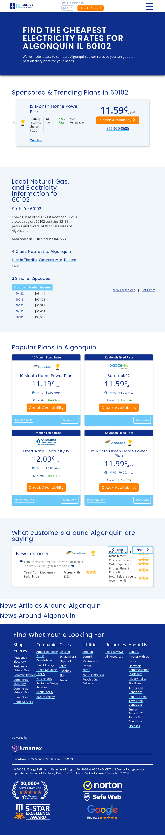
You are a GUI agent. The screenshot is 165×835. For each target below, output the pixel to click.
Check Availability (116, 120)
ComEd (87, 656)
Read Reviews (114, 652)
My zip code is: (73, 3)
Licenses (134, 726)
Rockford (65, 670)
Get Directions (151, 290)
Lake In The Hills (24, 259)
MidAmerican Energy (91, 663)
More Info (36, 140)
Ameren (87, 652)
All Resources (114, 656)
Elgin (63, 675)
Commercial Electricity (21, 682)
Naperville (66, 661)
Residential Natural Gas (21, 668)
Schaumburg (68, 656)
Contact (134, 652)
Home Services (23, 702)
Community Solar (24, 675)
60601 (19, 317)
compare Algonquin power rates (80, 56)
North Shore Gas (93, 674)
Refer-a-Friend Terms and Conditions (138, 700)
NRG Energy (44, 679)
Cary (15, 266)
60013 (19, 299)
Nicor (86, 670)
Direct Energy (45, 665)
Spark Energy (44, 692)
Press (132, 661)
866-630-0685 (117, 128)
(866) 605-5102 (24, 500)
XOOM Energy (45, 697)
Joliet (63, 666)
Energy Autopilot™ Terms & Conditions (136, 715)
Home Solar (21, 697)
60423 (19, 311)
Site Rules (135, 683)
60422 (19, 293)
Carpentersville (50, 259)
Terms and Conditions (136, 690)
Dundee (70, 259)
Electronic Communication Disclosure (139, 670)
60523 (19, 305)
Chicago (65, 652)
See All (64, 680)
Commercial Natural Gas (21, 690)
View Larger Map (124, 290)
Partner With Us (139, 656)
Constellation (45, 660)
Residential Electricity (20, 659)
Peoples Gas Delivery (90, 681)
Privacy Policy (137, 679)
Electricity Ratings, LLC (57, 773)
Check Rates (89, 8)
